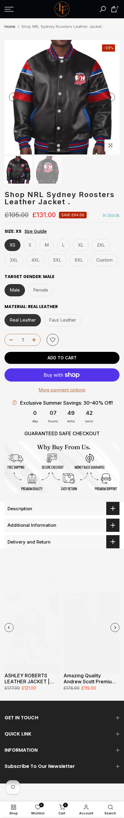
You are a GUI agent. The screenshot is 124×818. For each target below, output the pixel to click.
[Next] (110, 97)
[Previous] (13, 97)
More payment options (62, 390)
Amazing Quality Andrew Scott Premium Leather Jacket (90, 679)
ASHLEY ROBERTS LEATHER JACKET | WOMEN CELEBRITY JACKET (28, 679)
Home (10, 26)
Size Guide (35, 231)
